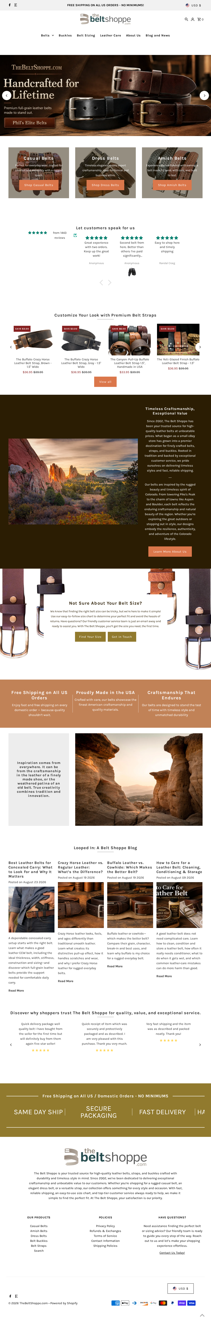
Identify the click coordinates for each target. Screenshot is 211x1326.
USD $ (196, 5)
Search (39, 1251)
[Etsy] (15, 5)
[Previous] (6, 95)
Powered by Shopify (63, 1303)
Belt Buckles (39, 1241)
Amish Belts (38, 1231)
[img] (37, 232)
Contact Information (105, 1241)
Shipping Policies (105, 1246)
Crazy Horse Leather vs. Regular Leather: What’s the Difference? (80, 867)
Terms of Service (105, 1236)
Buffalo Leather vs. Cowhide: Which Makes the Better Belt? (129, 867)
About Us (133, 35)
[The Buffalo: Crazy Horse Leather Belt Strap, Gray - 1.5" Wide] (81, 339)
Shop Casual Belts (38, 185)
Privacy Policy (105, 1226)
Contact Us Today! (172, 1253)
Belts (45, 35)
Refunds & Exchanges (105, 1231)
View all (105, 382)
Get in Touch (122, 637)
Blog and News (158, 35)
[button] (102, 282)
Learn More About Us (170, 551)
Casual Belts (39, 1226)
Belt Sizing (86, 35)
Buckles (65, 35)
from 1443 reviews (60, 235)
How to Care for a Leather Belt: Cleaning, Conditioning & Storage (179, 867)
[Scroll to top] (202, 1315)
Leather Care (110, 35)
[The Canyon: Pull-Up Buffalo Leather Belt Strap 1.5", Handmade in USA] (130, 339)
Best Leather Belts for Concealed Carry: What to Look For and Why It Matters (30, 869)
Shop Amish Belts (172, 185)
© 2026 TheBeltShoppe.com (28, 1303)
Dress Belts (39, 1236)
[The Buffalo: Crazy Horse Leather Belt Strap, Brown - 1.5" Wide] (33, 339)
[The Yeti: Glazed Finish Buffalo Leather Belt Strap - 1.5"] (178, 339)
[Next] (204, 95)
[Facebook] (9, 5)
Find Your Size (90, 637)
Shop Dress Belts (105, 185)
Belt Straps (39, 1246)
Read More (16, 990)
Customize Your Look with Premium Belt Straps (105, 315)
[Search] (186, 19)
